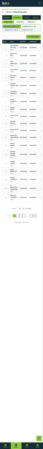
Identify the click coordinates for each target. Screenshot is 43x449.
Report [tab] (36, 17)
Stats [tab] (26, 17)
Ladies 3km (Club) (29, 26)
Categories (33, 37)
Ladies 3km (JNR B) (11, 30)
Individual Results (11, 26)
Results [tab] (17, 17)
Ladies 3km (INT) (27, 30)
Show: (14, 208)
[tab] (5, 446)
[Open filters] (39, 438)
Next (34, 216)
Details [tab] (7, 17)
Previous (9, 216)
